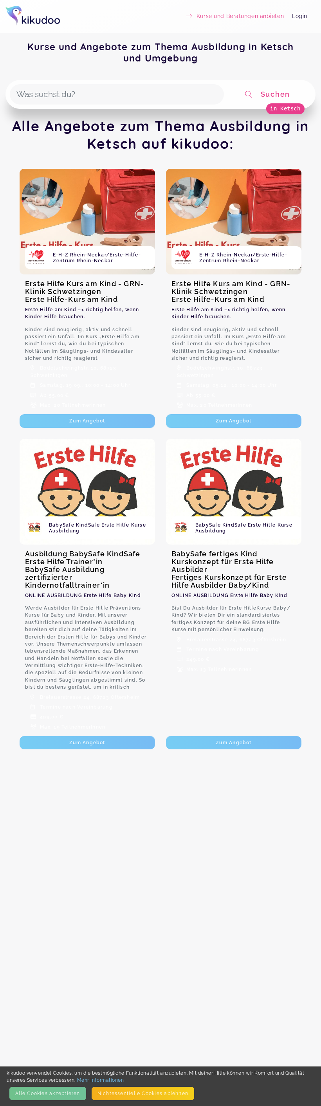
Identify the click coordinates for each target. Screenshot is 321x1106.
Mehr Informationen (100, 1080)
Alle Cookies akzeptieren (47, 1093)
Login (299, 16)
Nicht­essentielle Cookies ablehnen (142, 1093)
